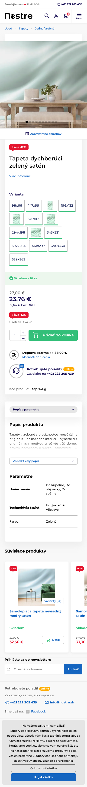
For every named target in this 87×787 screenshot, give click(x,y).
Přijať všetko (43, 777)
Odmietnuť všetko (43, 768)
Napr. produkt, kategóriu (34, 36)
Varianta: (17, 194)
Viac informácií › (21, 176)
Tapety (23, 28)
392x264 (19, 246)
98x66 (17, 205)
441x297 (38, 246)
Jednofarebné (44, 28)
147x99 (33, 205)
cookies (31, 745)
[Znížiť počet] (23, 338)
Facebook (38, 711)
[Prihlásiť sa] (56, 16)
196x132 (67, 205)
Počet (15, 335)
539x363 (18, 259)
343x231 (53, 232)
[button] (47, 16)
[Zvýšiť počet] (23, 332)
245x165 (33, 219)
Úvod (8, 28)
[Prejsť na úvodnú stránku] (18, 16)
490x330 (58, 246)
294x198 (18, 232)
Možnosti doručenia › (37, 357)
